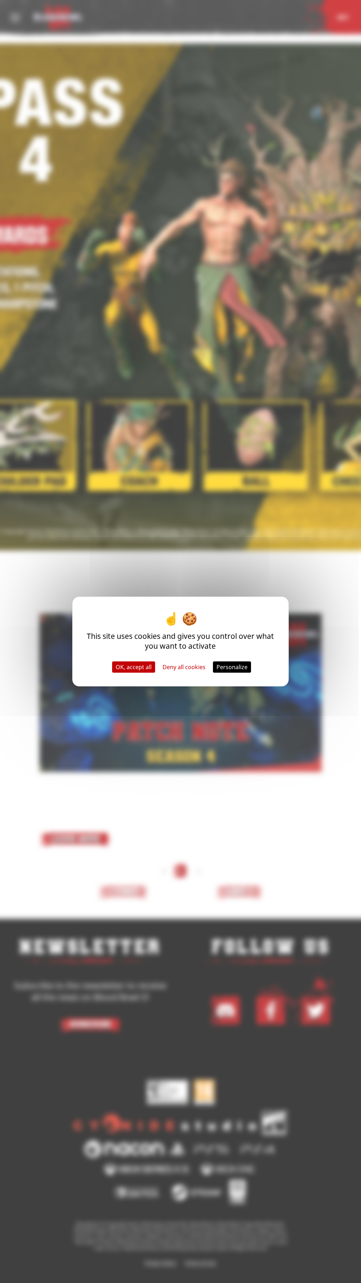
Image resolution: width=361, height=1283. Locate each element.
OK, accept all (134, 667)
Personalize (231, 667)
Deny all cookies (184, 667)
